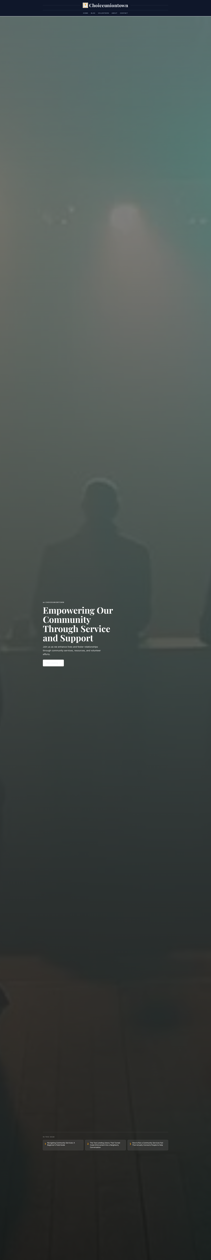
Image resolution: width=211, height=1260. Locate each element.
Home (85, 13)
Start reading (52, 663)
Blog (93, 13)
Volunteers (103, 13)
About (114, 13)
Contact (124, 13)
